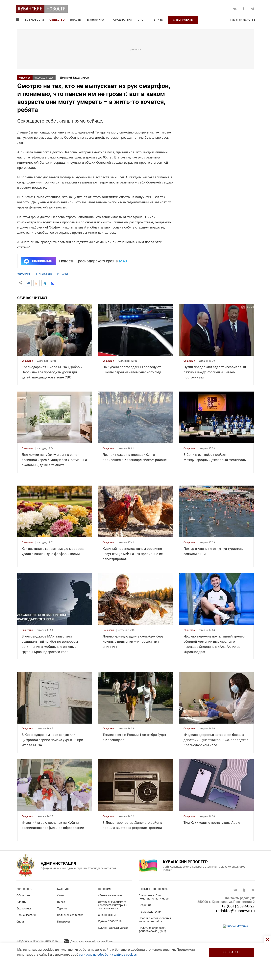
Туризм (157, 19)
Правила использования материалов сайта (155, 920)
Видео (61, 901)
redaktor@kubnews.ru (235, 910)
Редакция (145, 905)
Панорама (104, 888)
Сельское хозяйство (70, 915)
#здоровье (47, 274)
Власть (75, 19)
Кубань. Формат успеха (113, 927)
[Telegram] (44, 283)
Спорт (142, 19)
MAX (123, 261)
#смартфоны (27, 274)
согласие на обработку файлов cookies (108, 954)
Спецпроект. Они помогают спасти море (153, 897)
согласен (231, 952)
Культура (63, 888)
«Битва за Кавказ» (110, 895)
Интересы (63, 921)
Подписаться (42, 261)
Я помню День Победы (153, 888)
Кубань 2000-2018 (110, 921)
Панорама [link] (28, 448)
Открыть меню (18, 20)
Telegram (253, 9)
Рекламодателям (150, 911)
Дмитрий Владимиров (74, 77)
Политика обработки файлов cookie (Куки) (152, 929)
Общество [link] (27, 360)
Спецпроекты (183, 19)
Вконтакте (235, 9)
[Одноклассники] (36, 283)
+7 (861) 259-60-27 (238, 906)
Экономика (95, 19)
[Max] (53, 283)
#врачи (62, 274)
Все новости (34, 19)
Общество (57, 19)
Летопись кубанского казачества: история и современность (112, 905)
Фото (60, 895)
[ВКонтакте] (28, 283)
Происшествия (121, 19)
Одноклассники (244, 9)
